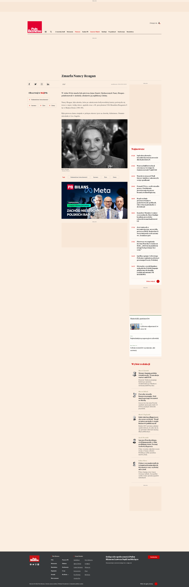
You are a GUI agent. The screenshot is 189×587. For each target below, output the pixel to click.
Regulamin (54, 571)
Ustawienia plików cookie (76, 584)
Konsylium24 (77, 571)
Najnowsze (138, 148)
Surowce (95, 177)
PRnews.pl (87, 567)
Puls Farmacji (77, 574)
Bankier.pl (87, 574)
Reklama (64, 563)
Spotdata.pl (77, 560)
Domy (114, 177)
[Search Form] (51, 32)
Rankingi (104, 32)
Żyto (105, 177)
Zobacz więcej (150, 281)
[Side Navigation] (46, 32)
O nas (63, 571)
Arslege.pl (87, 563)
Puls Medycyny (89, 560)
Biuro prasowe (55, 578)
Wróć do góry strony (146, 584)
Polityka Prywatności (63, 584)
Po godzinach (112, 32)
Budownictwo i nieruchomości (79, 177)
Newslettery (130, 32)
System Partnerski (78, 567)
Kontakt (53, 574)
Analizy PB (85, 32)
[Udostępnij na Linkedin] (48, 84)
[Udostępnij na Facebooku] (29, 84)
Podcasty (77, 32)
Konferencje (121, 32)
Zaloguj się (153, 23)
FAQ (52, 560)
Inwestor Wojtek (95, 32)
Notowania (70, 32)
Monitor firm (77, 578)
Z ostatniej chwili (60, 32)
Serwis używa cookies (51, 584)
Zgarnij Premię (77, 563)
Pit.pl (86, 571)
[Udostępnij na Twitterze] (35, 84)
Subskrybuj (153, 557)
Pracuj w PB (65, 560)
